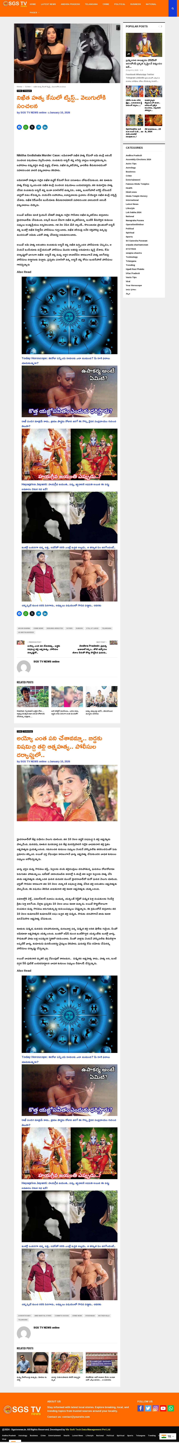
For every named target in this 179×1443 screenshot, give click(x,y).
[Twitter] (148, 1408)
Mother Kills (103, 1315)
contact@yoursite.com (76, 1416)
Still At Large (92, 628)
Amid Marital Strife (43, 1315)
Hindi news (131, 192)
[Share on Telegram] (39, 127)
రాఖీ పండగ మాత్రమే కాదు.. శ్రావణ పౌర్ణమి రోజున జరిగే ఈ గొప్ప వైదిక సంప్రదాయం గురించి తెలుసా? (69, 423)
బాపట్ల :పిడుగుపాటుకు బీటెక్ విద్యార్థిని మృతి (65, 1378)
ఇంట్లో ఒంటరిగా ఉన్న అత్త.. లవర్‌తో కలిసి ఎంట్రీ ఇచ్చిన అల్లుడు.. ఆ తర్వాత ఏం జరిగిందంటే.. (68, 547)
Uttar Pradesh (133, 273)
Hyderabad (90, 1315)
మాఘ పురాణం (131, 289)
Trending (130, 265)
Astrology (131, 168)
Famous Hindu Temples (137, 184)
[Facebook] (140, 1408)
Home (33, 4)
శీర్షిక (128, 293)
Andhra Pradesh (70, 4)
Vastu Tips (131, 277)
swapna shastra (134, 253)
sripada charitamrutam (137, 245)
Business (135, 4)
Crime (106, 4)
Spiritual (130, 232)
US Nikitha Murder (26, 632)
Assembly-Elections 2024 (138, 159)
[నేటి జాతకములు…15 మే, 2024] (153, 120)
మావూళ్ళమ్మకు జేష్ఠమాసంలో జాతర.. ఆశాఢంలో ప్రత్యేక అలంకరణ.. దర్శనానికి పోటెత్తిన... (153, 105)
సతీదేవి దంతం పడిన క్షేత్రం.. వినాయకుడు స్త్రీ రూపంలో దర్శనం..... (134, 102)
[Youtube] (163, 1408)
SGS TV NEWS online (33, 112)
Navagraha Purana (135, 220)
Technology (27, 731)
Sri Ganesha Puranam (136, 241)
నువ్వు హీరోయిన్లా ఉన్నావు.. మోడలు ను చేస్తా (32, 1378)
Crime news (38, 628)
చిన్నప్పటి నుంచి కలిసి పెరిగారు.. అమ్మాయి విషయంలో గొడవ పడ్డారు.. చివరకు (61, 605)
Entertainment (133, 180)
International (132, 200)
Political (119, 4)
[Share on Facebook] (20, 127)
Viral (128, 281)
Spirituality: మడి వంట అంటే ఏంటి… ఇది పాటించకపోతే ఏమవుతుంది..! (134, 132)
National (151, 4)
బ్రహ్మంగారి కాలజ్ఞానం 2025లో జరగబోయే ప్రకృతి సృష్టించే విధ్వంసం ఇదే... (144, 63)
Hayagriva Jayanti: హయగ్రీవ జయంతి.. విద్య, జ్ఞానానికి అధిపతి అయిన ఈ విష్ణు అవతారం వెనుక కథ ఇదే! (65, 486)
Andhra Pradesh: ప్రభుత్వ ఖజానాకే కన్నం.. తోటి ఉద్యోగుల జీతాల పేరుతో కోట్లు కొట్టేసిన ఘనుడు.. (89, 649)
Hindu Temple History (136, 196)
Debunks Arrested (55, 628)
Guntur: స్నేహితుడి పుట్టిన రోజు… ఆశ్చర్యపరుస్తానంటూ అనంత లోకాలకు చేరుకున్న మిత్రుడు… (31, 713)
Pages (33, 12)
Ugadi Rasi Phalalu (135, 269)
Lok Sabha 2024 (133, 212)
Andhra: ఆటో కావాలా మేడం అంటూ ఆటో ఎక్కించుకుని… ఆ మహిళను (100, 1378)
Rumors (79, 628)
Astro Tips (131, 163)
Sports (129, 237)
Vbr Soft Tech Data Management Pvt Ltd (88, 1429)
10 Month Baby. (24, 1315)
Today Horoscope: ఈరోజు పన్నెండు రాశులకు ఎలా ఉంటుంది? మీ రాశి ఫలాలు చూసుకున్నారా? (66, 360)
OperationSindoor (135, 224)
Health (129, 188)
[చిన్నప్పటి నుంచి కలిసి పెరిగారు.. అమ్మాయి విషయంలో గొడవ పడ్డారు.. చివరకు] (69, 576)
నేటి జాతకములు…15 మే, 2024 (153, 130)
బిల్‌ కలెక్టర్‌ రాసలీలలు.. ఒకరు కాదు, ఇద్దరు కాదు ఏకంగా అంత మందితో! (65, 712)
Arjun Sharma (24, 628)
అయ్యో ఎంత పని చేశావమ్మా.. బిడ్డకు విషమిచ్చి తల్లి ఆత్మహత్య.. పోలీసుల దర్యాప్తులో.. (43, 649)
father (69, 628)
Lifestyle (130, 208)
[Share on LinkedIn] (45, 127)
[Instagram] (156, 1408)
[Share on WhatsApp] (26, 127)
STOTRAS (131, 249)
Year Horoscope (134, 285)
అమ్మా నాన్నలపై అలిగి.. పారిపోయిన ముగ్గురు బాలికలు (99, 712)
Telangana (91, 4)
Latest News (48, 4)
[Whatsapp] (171, 1408)
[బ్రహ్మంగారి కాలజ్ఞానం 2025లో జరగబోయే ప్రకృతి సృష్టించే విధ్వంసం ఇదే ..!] (144, 45)
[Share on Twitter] (32, 127)
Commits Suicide (62, 1315)
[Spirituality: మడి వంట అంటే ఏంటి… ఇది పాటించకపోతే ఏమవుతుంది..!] (134, 120)
